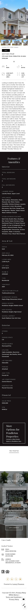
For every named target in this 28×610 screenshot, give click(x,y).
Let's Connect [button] (14, 527)
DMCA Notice (13, 595)
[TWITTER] (16, 579)
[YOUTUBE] (20, 579)
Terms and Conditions (13, 597)
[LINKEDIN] (11, 579)
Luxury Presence (18, 584)
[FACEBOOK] (7, 579)
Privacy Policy (21, 593)
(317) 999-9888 (9, 556)
